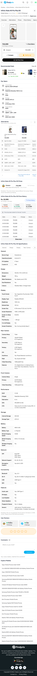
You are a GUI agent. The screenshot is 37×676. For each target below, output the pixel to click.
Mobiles (3, 7)
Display (18, 247)
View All (34, 66)
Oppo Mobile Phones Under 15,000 (11, 564)
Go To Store (31, 185)
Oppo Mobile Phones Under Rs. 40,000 (12, 606)
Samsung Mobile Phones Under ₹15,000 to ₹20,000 (15, 592)
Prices (19, 20)
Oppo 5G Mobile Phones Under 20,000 (12, 610)
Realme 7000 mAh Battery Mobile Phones (13, 617)
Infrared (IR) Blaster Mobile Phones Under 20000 (14, 584)
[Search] (23, 2)
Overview (4, 20)
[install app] (35, 2)
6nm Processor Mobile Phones (10, 599)
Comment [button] (29, 552)
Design (11, 247)
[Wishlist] (31, 2)
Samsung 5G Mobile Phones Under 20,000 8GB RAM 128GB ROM (17, 622)
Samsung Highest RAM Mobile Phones (12, 603)
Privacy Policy (23, 674)
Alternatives (12, 20)
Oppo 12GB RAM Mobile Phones (10, 572)
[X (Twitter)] (20, 667)
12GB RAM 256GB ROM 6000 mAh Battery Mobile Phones (17, 588)
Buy (24, 73)
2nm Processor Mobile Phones (10, 614)
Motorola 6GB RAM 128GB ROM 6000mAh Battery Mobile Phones (17, 636)
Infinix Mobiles (10, 7)
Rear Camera (27, 247)
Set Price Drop (19, 60)
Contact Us (13, 674)
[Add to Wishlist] (3, 25)
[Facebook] (12, 667)
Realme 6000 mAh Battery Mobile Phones (13, 632)
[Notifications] (27, 2)
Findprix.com (18, 672)
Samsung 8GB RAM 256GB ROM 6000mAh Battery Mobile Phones (17, 580)
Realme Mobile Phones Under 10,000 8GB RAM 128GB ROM (17, 641)
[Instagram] (16, 667)
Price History (27, 20)
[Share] (34, 10)
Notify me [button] (28, 55)
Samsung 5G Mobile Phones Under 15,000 (13, 575)
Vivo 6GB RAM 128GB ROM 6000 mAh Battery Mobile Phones (18, 568)
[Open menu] (1, 2)
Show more (18, 239)
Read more (33, 16)
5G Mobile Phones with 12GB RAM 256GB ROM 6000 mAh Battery (17, 627)
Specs (35, 20)
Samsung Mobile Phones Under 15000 (12, 595)
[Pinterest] (24, 667)
